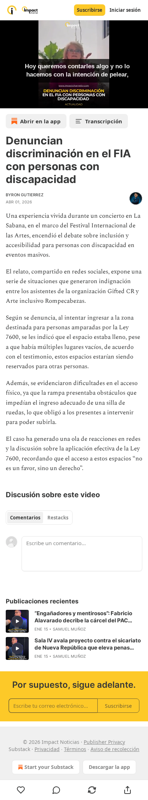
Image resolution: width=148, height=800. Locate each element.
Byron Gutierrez (24, 194)
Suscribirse (89, 10)
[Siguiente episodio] (23, 100)
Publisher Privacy (104, 742)
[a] (17, 621)
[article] (74, 621)
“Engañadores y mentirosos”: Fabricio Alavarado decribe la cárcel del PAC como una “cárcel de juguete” (83, 617)
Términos (75, 749)
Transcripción (103, 121)
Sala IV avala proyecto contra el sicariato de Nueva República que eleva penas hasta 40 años (87, 644)
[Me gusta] (21, 790)
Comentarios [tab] (25, 517)
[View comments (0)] (56, 790)
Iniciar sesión (125, 10)
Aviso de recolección (115, 749)
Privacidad (47, 749)
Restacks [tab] (57, 517)
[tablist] (39, 517)
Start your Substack (49, 767)
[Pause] (7, 100)
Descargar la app (109, 767)
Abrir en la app (40, 121)
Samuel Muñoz (69, 629)
